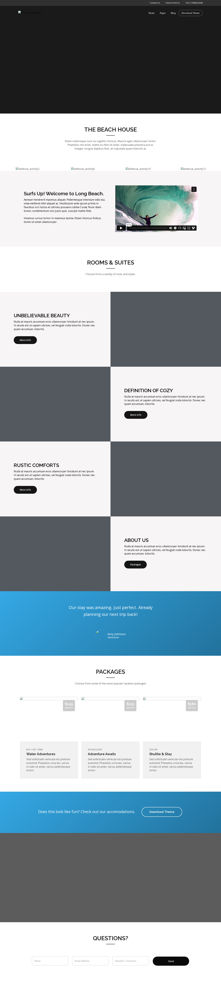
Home (152, 13)
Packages (135, 564)
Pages (163, 13)
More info (25, 340)
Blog (173, 13)
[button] (3, 169)
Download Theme (191, 13)
